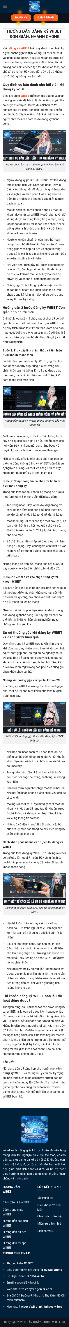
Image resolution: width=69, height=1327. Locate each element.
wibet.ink (8, 1150)
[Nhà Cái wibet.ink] (34, 6)
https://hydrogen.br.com (35, 1289)
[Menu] (5, 6)
